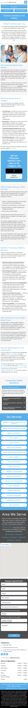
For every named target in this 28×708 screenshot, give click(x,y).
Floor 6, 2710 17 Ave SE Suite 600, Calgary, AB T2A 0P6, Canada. (14, 525)
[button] (25, 2)
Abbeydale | (19, 534)
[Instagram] (4, 654)
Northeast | (5, 537)
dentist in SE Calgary (11, 354)
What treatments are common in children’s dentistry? (12, 408)
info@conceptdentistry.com (8, 370)
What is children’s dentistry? (11, 387)
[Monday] (14, 613)
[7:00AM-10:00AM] (14, 620)
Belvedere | (14, 537)
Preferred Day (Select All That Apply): (13, 610)
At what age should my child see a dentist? (12, 403)
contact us (13, 148)
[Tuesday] (14, 615)
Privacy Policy (22, 688)
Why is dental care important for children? (12, 399)
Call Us (14, 170)
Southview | (11, 540)
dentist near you (12, 86)
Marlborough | (9, 534)
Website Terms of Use (11, 688)
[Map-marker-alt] (7, 654)
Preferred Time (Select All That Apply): (13, 617)
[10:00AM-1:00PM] (14, 622)
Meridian (18, 540)
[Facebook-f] (2, 654)
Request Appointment (14, 176)
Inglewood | (22, 537)
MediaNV (18, 686)
